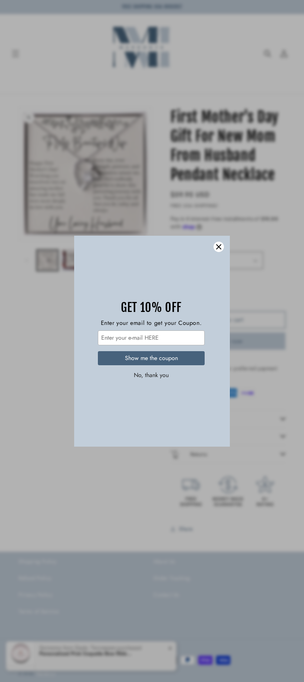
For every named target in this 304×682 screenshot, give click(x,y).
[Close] (219, 247)
